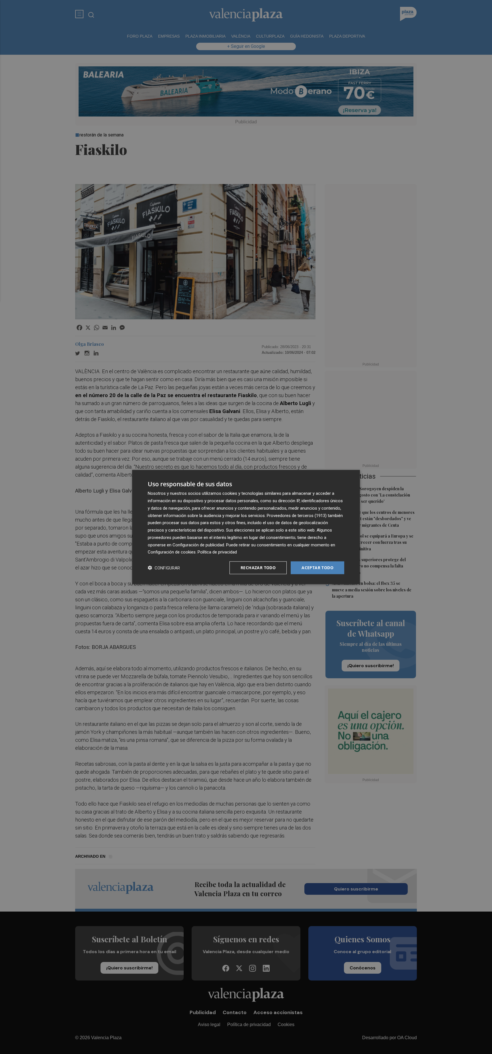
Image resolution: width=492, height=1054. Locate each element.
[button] (164, 568)
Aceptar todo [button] (317, 567)
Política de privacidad (217, 552)
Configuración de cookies (172, 552)
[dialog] (246, 527)
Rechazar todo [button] (258, 567)
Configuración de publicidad (198, 544)
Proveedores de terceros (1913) (297, 515)
